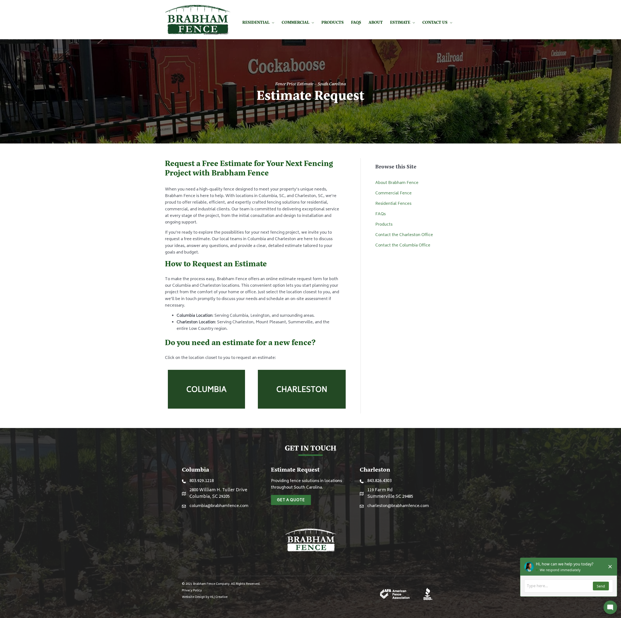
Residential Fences (393, 203)
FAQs (380, 214)
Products (383, 224)
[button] (272, 22)
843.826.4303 (379, 481)
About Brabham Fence (396, 183)
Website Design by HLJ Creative (205, 597)
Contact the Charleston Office (404, 235)
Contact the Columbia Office (402, 245)
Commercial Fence (393, 193)
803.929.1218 (201, 481)
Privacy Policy (192, 590)
